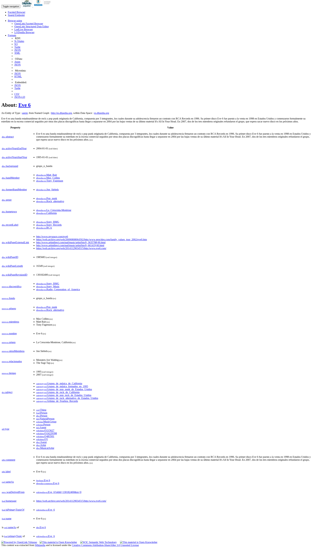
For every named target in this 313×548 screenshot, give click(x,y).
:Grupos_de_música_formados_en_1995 (62, 386)
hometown (9, 211)
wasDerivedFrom (13, 492)
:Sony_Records (49, 224)
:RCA (44, 227)
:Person (41, 412)
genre (7, 199)
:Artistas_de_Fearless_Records (57, 401)
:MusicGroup (46, 421)
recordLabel (10, 224)
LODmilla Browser (24, 32)
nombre (9, 333)
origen (8, 342)
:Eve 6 (43, 480)
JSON (17, 50)
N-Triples (19, 41)
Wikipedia (40, 545)
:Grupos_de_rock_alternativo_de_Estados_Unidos (67, 398)
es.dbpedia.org (101, 113)
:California (46, 213)
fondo (8, 298)
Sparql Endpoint (16, 15)
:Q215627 (45, 430)
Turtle (17, 47)
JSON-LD (19, 97)
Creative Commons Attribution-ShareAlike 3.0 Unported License (105, 545)
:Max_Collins (48, 177)
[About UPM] (43, 6)
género (9, 308)
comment (8, 459)
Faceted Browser (16, 12)
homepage (9, 501)
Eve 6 (24, 105)
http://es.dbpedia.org (61, 113)
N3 (16, 44)
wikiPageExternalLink (15, 242)
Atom (17, 61)
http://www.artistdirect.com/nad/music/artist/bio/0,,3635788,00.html (70, 242)
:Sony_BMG (47, 221)
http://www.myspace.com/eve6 (52, 236)
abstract (8, 136)
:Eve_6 (45, 509)
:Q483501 (45, 436)
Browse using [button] (15, 20)
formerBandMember (14, 189)
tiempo (9, 373)
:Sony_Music (48, 286)
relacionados (12, 361)
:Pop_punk (46, 198)
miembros (10, 321)
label (6, 471)
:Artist (41, 445)
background (10, 166)
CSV (17, 94)
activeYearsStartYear (14, 157)
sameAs (8, 481)
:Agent (41, 427)
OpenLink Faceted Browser (28, 23)
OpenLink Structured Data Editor (31, 26)
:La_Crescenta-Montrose (53, 210)
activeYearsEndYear (14, 148)
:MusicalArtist (45, 448)
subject (7, 392)
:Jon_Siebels (47, 189)
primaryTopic (13, 536)
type (5, 429)
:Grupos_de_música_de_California (59, 383)
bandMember (11, 177)
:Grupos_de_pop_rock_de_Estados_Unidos (63, 395)
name (6, 518)
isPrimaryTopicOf (13, 509)
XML (17, 53)
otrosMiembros (13, 351)
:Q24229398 (46, 433)
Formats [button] (12, 35)
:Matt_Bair (46, 174)
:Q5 (42, 439)
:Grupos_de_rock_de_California (58, 392)
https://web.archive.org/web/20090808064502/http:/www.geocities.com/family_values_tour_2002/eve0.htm (91, 239)
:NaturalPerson (45, 418)
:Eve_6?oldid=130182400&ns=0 (58, 492)
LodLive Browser (23, 29)
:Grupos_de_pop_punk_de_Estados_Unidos (64, 389)
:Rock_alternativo (50, 201)
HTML (18, 76)
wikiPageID (10, 257)
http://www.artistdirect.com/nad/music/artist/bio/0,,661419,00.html (70, 245)
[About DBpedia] (27, 6)
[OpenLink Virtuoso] (19, 542)
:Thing (41, 409)
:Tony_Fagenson (49, 180)
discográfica (11, 286)
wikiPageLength (12, 266)
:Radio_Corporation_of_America (58, 289)
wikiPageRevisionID (14, 274)
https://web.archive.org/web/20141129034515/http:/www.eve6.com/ (71, 248)
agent (25, 113)
